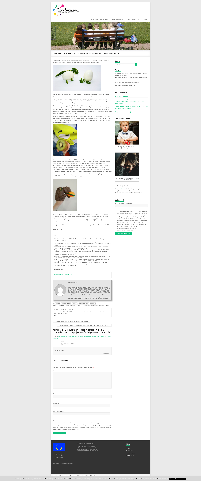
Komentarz (56, 371)
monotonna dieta (83, 303)
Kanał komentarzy (130, 453)
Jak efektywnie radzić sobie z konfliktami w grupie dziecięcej (71, 321)
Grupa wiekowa (131, 19)
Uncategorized (63, 313)
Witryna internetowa (58, 411)
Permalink (65, 345)
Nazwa (55, 393)
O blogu (140, 19)
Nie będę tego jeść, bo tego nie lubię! (63, 274)
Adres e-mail (56, 403)
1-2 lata (61, 312)
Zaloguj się (128, 448)
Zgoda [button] (171, 478)
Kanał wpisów (129, 450)
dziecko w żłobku (66, 303)
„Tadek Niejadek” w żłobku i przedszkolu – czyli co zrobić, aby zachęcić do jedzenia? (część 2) (84, 325)
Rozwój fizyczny (95, 312)
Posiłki (69, 312)
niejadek (61, 305)
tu (121, 189)
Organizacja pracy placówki (117, 19)
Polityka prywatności (180, 478)
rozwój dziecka (100, 305)
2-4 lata (65, 312)
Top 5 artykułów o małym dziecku (124, 99)
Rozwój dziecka (104, 19)
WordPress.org (130, 455)
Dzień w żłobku (94, 19)
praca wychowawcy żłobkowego (85, 305)
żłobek (107, 305)
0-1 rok (56, 312)
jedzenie (75, 303)
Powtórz (106, 353)
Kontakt (146, 19)
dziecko (58, 303)
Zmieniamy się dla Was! (121, 96)
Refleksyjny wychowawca (77, 312)
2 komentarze (58, 315)
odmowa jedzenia (70, 305)
